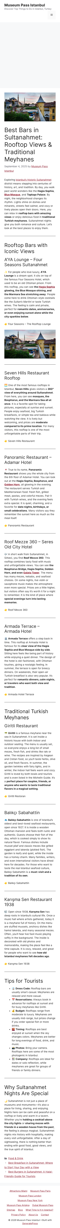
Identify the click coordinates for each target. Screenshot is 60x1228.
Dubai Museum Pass (42, 1205)
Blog (20, 1209)
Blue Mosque (12, 194)
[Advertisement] (30, 54)
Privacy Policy (18, 1214)
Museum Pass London (30, 1195)
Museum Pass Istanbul (24, 5)
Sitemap (11, 1209)
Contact (45, 1214)
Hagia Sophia (47, 286)
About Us (33, 1214)
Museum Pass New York (30, 1200)
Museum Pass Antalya (18, 1205)
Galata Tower (31, 572)
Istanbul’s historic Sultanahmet (33, 179)
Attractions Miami (18, 1191)
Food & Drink (15, 1158)
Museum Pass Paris (40, 1191)
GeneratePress (30, 1223)
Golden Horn (12, 484)
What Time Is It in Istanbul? (39, 1209)
